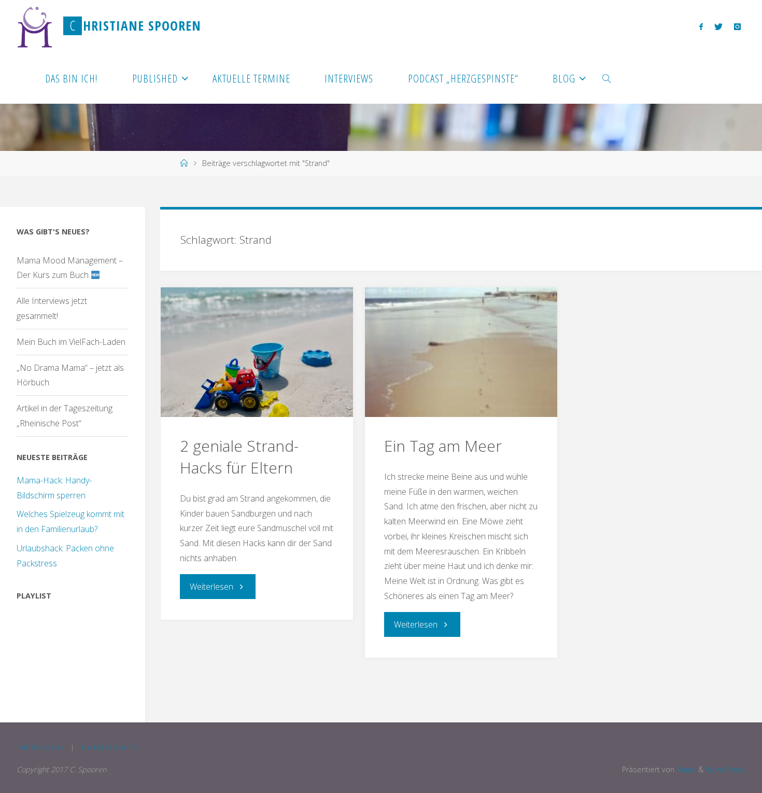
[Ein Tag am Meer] (461, 352)
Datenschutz (110, 747)
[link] (607, 78)
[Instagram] (737, 26)
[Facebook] (700, 26)
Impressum (40, 747)
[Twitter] (718, 26)
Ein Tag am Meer (443, 445)
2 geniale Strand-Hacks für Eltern (239, 456)
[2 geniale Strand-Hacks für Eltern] (257, 352)
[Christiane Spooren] (35, 26)
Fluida (685, 769)
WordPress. (725, 769)
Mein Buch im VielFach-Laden (71, 341)
